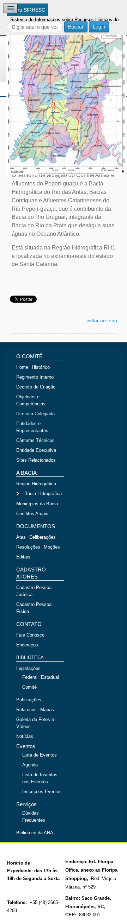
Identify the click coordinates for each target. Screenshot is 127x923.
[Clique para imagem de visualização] (63, 90)
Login (99, 26)
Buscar (76, 26)
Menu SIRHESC (27, 10)
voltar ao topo (101, 320)
